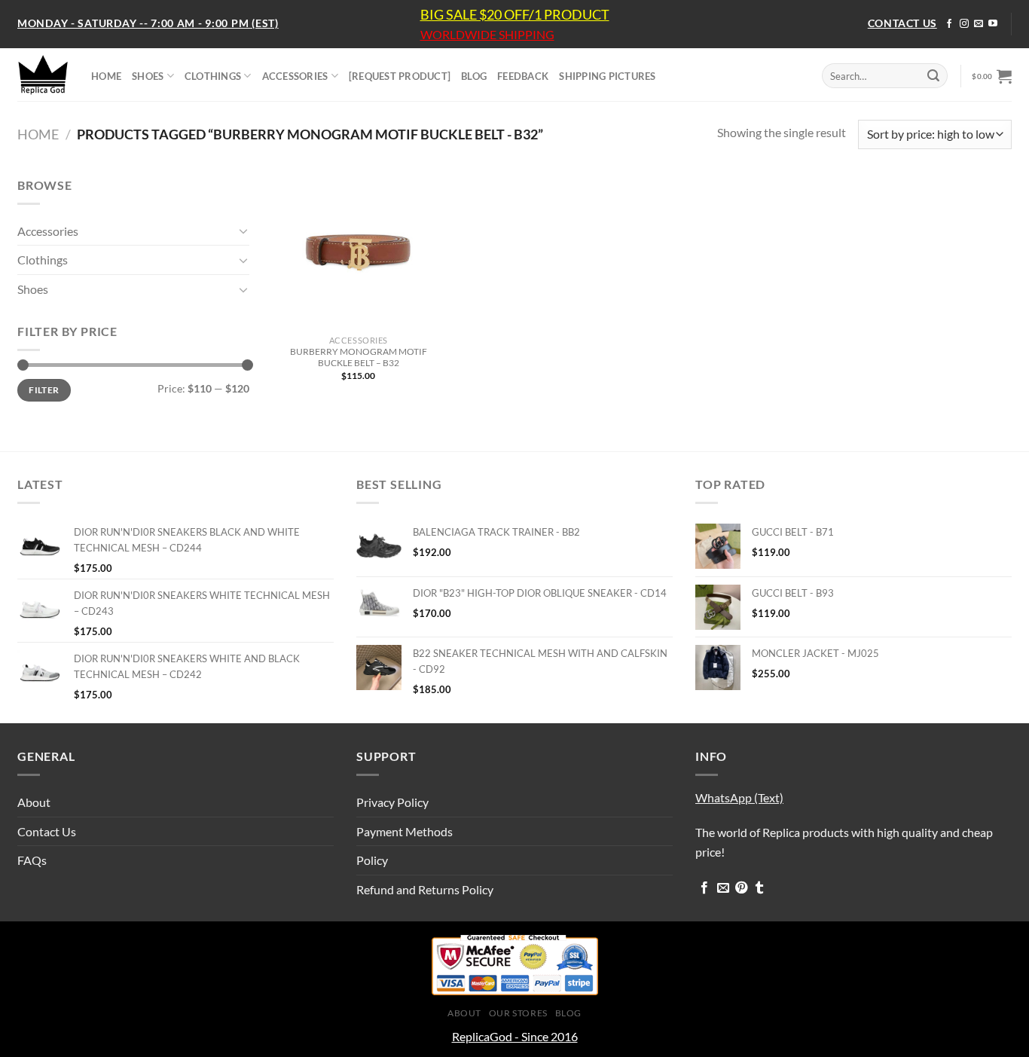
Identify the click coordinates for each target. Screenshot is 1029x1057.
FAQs (32, 860)
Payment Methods (404, 831)
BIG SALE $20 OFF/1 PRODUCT (514, 14)
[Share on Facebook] (704, 888)
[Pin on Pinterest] (741, 888)
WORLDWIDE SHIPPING (487, 34)
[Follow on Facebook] (949, 24)
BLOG (474, 76)
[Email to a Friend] (723, 888)
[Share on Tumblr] (759, 888)
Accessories (47, 231)
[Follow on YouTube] (992, 24)
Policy (372, 860)
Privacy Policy (392, 802)
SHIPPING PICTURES (607, 76)
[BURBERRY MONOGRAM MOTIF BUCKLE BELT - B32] (358, 252)
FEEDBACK (522, 76)
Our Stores (518, 1013)
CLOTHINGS (213, 76)
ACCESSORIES (295, 76)
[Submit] (933, 76)
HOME (106, 76)
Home (38, 134)
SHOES (147, 76)
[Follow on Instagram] (964, 24)
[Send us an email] (978, 24)
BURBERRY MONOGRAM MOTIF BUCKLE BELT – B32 (358, 357)
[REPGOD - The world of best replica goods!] (43, 74)
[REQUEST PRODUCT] (399, 76)
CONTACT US (902, 23)
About (33, 802)
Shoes (32, 289)
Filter (44, 390)
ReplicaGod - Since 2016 (515, 1036)
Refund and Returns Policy (424, 889)
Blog (568, 1013)
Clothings (42, 259)
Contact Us (46, 831)
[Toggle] (243, 230)
